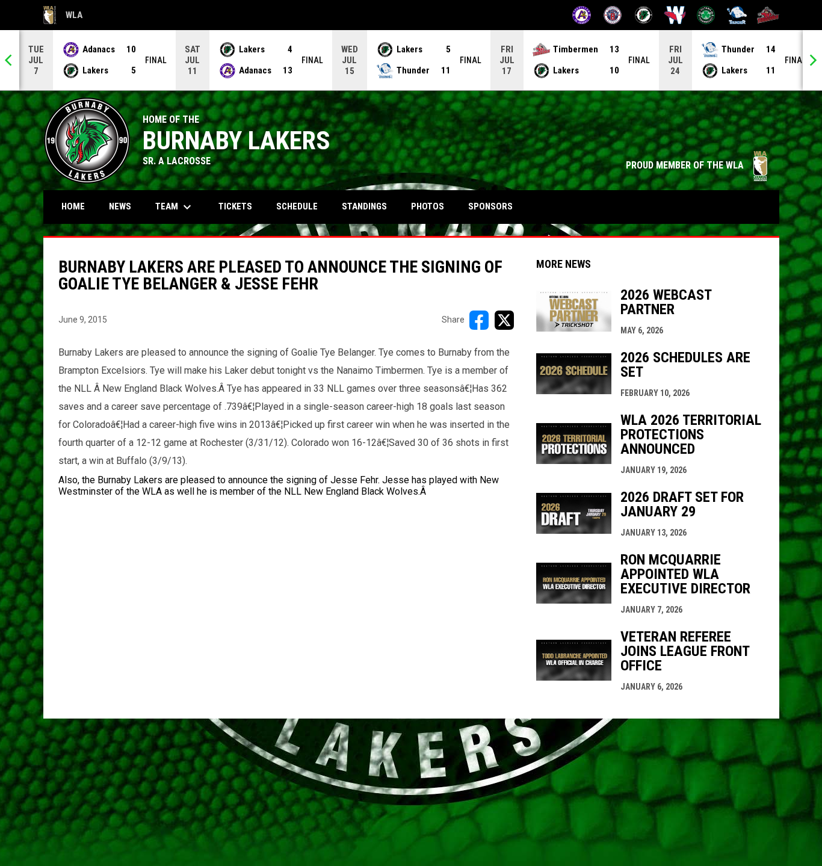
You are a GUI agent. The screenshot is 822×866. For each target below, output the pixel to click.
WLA (62, 17)
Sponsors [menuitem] (490, 206)
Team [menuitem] (174, 207)
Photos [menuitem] (427, 206)
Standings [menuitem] (364, 206)
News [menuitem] (120, 206)
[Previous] (9, 60)
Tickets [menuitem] (235, 206)
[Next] (812, 60)
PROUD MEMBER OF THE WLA (696, 165)
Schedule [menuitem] (301, 206)
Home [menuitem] (73, 206)
